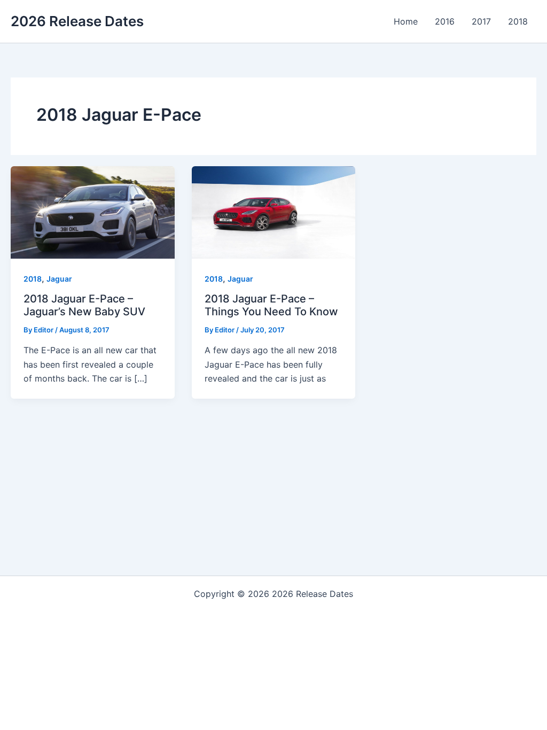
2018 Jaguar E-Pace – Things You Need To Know (271, 305)
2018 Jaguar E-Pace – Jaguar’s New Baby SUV (84, 305)
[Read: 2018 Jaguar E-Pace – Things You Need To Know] (274, 211)
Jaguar (59, 278)
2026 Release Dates (77, 21)
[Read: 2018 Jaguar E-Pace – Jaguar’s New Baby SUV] (93, 211)
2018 (33, 278)
